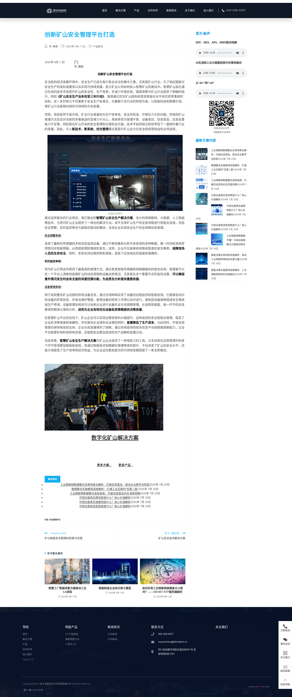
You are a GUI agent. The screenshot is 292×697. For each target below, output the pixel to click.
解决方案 (121, 10)
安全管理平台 (54, 519)
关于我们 (190, 10)
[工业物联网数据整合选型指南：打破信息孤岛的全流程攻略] (202, 183)
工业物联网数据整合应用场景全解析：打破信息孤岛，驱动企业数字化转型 (105, 484)
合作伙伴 (153, 10)
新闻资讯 (171, 10)
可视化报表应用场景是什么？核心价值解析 (105, 497)
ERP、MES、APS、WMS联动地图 (216, 42)
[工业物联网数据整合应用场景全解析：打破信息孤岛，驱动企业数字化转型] (202, 153)
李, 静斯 (53, 46)
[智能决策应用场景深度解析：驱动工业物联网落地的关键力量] (202, 258)
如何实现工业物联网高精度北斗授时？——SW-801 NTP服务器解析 (162, 590)
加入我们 (208, 10)
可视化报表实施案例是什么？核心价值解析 (105, 502)
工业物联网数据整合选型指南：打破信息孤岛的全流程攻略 (105, 493)
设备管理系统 (53, 287)
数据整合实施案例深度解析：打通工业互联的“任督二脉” (104, 489)
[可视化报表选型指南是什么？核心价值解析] (202, 228)
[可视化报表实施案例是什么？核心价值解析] (217, 209)
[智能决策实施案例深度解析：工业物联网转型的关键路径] (202, 273)
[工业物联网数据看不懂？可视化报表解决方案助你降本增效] (217, 239)
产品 (136, 10)
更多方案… (104, 465)
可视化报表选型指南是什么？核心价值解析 (105, 506)
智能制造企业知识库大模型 (115, 588)
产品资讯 (98, 46)
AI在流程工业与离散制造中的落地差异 (219, 62)
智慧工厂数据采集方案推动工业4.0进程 (67, 590)
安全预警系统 (53, 235)
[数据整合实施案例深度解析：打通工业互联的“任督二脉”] (202, 168)
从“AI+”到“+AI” (205, 83)
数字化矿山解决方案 (115, 437)
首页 (104, 10)
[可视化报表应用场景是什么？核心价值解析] (202, 198)
